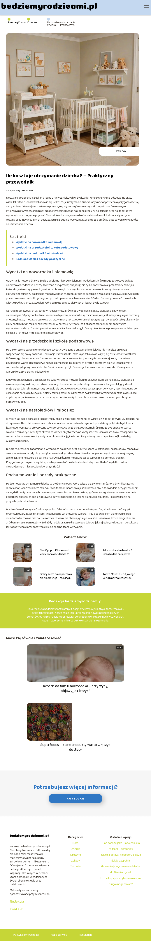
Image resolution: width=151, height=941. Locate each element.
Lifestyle (75, 855)
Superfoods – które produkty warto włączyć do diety (75, 747)
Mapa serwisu (58, 935)
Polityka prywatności (26, 935)
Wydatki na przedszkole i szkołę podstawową (47, 247)
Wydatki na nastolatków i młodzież (40, 253)
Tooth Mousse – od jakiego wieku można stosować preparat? (119, 576)
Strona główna (17, 22)
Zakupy (75, 860)
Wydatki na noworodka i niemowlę (39, 242)
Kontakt (16, 909)
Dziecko (32, 22)
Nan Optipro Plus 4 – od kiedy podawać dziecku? (54, 552)
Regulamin (85, 935)
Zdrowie (75, 866)
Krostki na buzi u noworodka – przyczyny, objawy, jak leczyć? (75, 688)
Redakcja (17, 901)
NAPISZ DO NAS (75, 799)
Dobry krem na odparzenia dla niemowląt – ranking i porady (56, 576)
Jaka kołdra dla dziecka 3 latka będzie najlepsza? (117, 552)
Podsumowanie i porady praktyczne (40, 259)
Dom (75, 843)
